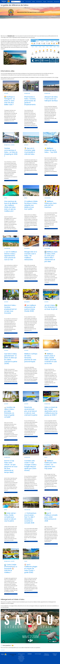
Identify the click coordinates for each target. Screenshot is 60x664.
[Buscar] (20, 1)
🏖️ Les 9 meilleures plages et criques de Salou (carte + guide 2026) (30, 568)
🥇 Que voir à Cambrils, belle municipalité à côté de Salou (29, 151)
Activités (22, 1)
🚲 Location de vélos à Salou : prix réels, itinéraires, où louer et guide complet (9, 412)
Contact (3, 650)
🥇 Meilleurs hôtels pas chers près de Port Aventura (50, 204)
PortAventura (39, 1)
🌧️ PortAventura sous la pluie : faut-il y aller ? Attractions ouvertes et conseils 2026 (30, 518)
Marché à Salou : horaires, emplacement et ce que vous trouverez (10, 309)
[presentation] (11, 86)
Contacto (30, 653)
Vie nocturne (56, 1)
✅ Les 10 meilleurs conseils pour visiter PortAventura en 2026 (50, 517)
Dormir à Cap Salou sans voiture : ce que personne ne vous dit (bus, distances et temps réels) (10, 466)
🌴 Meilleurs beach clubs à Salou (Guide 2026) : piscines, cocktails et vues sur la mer (50, 359)
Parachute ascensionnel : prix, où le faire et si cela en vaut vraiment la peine (30, 411)
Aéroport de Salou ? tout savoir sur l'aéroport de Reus (51, 99)
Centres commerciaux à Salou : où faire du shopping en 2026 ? (10, 152)
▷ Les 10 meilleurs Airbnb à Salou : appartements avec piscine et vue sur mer (10, 256)
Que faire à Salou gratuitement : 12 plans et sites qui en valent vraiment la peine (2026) (10, 359)
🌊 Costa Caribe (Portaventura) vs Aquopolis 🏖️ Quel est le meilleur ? (10, 568)
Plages (44, 1)
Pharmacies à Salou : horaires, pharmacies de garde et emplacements (30, 101)
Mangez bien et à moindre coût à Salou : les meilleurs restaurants (30, 256)
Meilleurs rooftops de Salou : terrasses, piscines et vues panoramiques (30, 358)
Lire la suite (7, 123)
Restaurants (50, 1)
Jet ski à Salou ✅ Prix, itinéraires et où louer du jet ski (50, 307)
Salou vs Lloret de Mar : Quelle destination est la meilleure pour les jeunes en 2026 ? (50, 411)
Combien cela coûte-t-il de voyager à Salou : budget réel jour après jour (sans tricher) (30, 465)
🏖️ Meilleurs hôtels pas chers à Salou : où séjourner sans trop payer (50, 465)
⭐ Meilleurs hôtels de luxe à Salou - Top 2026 (50, 150)
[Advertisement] (30, 28)
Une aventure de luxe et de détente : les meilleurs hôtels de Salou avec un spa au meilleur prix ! (10, 206)
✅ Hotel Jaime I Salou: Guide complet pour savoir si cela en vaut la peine (10, 517)
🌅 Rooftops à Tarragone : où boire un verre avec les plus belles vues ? (9, 101)
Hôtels (33, 1)
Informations (28, 1)
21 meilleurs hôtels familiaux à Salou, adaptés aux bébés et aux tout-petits (31, 205)
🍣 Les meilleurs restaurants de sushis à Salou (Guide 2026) (30, 308)
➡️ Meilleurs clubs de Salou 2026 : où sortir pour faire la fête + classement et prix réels (50, 257)
